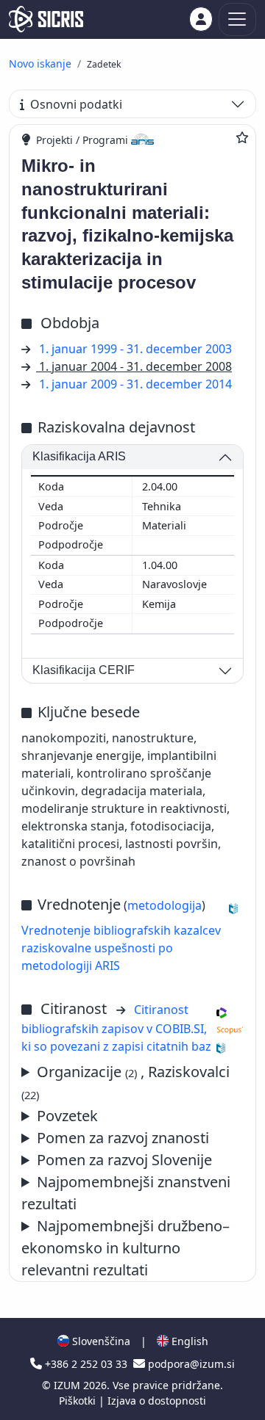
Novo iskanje (40, 63)
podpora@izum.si (190, 1364)
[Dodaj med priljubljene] (242, 137)
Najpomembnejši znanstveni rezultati (125, 1193)
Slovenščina (99, 1341)
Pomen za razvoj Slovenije (124, 1160)
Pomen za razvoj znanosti (123, 1138)
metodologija (164, 905)
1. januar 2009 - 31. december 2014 (135, 384)
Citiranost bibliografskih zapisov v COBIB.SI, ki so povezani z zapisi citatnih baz (116, 1027)
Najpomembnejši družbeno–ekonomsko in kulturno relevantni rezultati (125, 1248)
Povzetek (67, 1116)
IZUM (68, 1385)
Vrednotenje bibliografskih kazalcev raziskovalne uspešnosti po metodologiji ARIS (121, 948)
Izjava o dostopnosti (156, 1401)
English (188, 1341)
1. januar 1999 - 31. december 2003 (135, 349)
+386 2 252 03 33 (86, 1364)
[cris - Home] (46, 19)
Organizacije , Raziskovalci (125, 1082)
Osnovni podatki (76, 104)
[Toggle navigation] (237, 19)
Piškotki (79, 1401)
